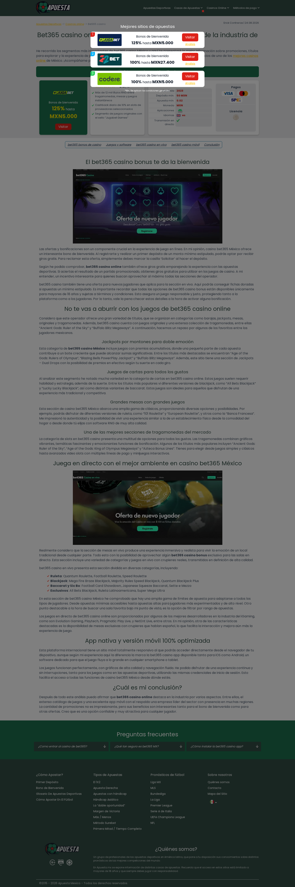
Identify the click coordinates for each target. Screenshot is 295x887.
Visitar (190, 37)
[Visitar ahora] (110, 40)
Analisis (190, 44)
